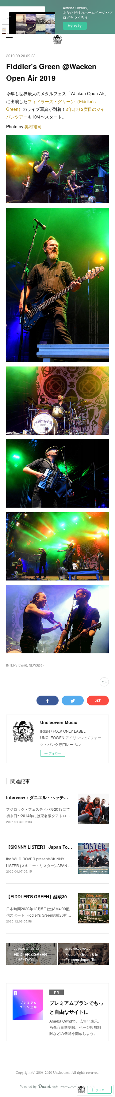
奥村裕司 (33, 126)
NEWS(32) (36, 665)
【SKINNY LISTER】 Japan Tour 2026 (44, 847)
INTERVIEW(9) (16, 665)
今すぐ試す (74, 26)
